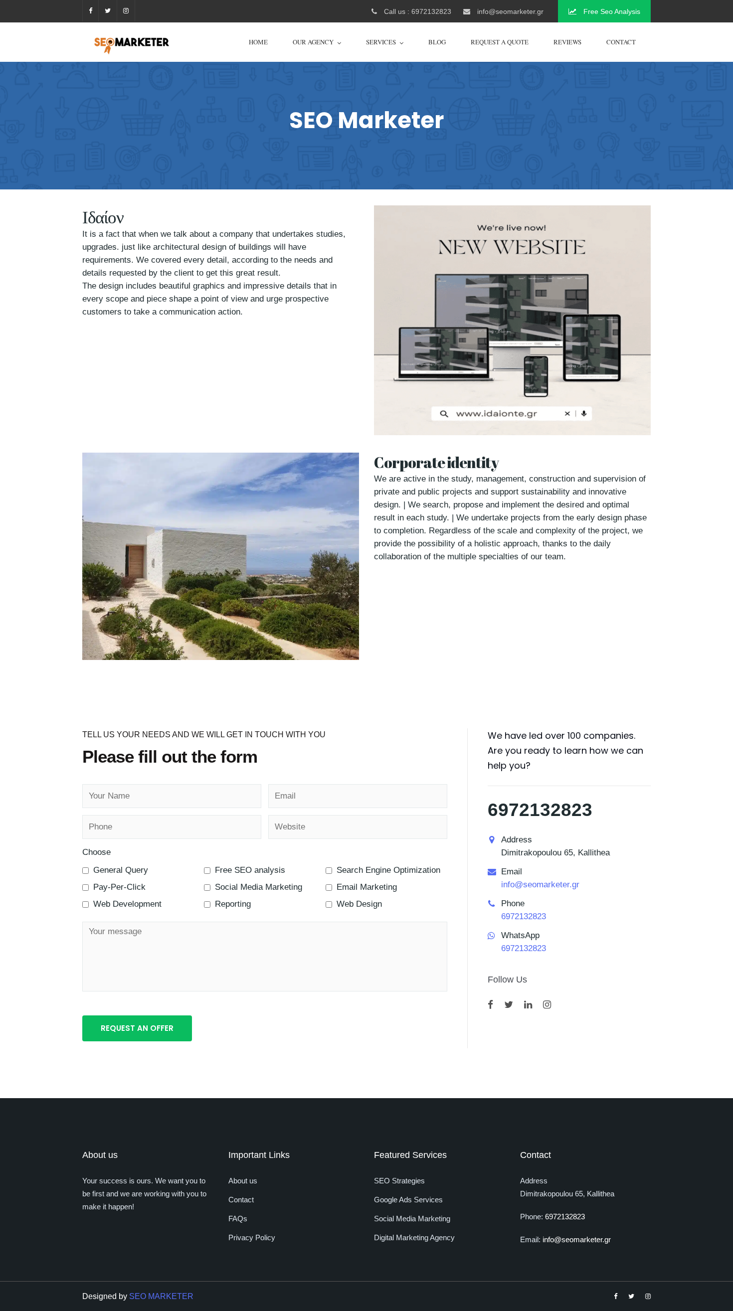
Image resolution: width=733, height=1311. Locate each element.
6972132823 (540, 810)
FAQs (237, 1218)
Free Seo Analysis (610, 11)
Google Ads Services (408, 1199)
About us (242, 1180)
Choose (96, 852)
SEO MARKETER (161, 1296)
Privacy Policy (251, 1237)
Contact (621, 41)
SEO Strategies (399, 1180)
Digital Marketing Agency (414, 1237)
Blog (437, 41)
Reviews (567, 41)
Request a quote (500, 41)
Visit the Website (512, 592)
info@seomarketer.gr (540, 884)
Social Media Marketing (412, 1218)
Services (381, 41)
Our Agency (313, 41)
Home (258, 41)
